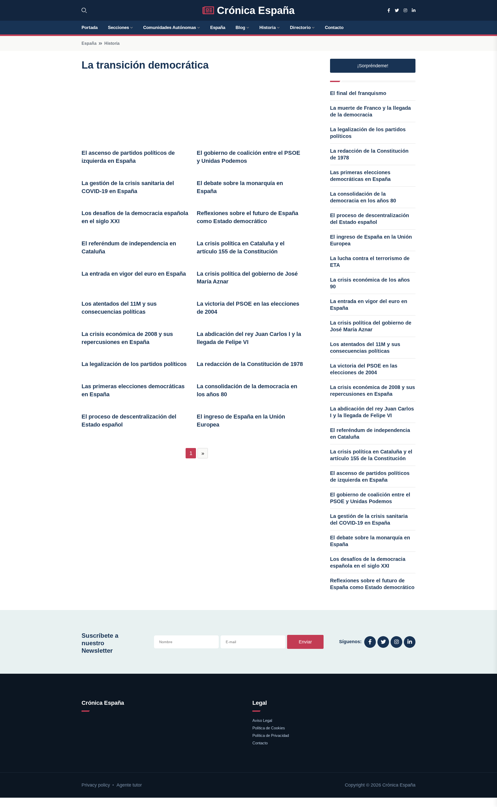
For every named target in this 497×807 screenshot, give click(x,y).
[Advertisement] (197, 110)
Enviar (305, 641)
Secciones (118, 27)
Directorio (300, 27)
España (217, 27)
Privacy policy (96, 785)
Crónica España (254, 10)
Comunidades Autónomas (169, 27)
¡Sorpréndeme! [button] (372, 65)
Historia (267, 27)
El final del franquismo (358, 93)
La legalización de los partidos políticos (134, 364)
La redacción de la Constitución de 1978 (250, 364)
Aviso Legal (262, 720)
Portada (90, 27)
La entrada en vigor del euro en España (134, 273)
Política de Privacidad (270, 735)
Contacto (334, 27)
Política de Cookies (268, 728)
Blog (240, 27)
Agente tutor (129, 785)
